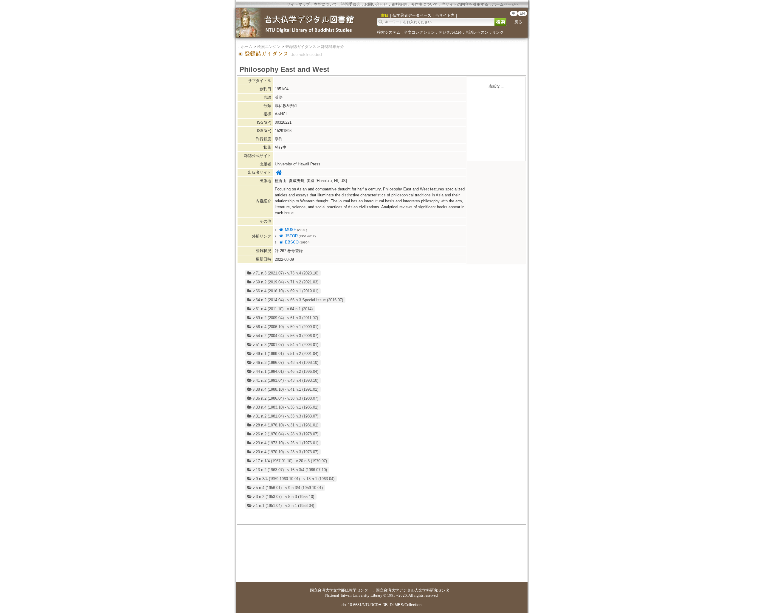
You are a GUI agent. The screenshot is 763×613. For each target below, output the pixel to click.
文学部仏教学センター (352, 590)
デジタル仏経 (450, 32)
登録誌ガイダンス (300, 46)
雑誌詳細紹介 (332, 46)
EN (522, 13)
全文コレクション (419, 32)
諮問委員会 (350, 4)
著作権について (424, 4)
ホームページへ (505, 4)
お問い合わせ (375, 4)
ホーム (246, 46)
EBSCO (291, 242)
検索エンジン (268, 46)
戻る (518, 22)
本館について (325, 4)
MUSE (290, 229)
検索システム (388, 32)
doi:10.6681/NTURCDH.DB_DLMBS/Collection (381, 605)
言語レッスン (476, 32)
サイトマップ (298, 4)
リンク (498, 32)
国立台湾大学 (321, 590)
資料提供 (399, 4)
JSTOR (290, 236)
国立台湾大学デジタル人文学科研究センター (414, 590)
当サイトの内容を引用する (465, 4)
